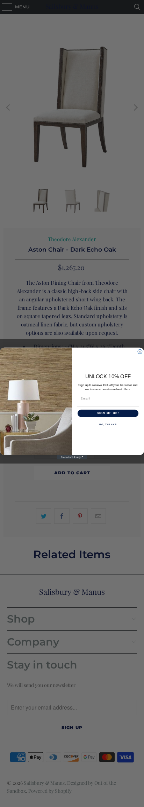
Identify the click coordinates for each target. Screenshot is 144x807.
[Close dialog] (140, 351)
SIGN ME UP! (108, 413)
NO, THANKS (108, 424)
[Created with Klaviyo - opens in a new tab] (72, 457)
